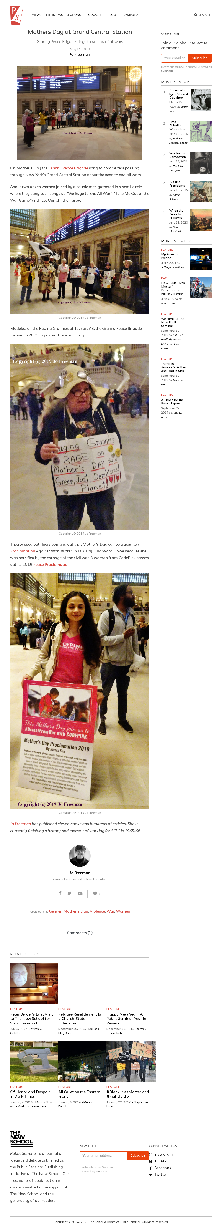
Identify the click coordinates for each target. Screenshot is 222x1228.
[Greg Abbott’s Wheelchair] (201, 131)
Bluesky (161, 1161)
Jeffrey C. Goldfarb (172, 267)
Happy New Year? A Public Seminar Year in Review (126, 1019)
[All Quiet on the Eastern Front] (83, 1061)
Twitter (160, 1175)
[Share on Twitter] (69, 893)
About (113, 15)
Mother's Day (75, 911)
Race (164, 278)
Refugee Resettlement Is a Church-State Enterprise (79, 1019)
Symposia (131, 15)
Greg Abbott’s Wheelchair (177, 126)
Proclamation (22, 551)
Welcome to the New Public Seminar (172, 323)
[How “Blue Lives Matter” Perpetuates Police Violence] (201, 287)
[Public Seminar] (17, 15)
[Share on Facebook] (60, 893)
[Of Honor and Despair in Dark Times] (35, 1061)
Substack (167, 71)
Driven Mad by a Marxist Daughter (178, 94)
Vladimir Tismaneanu (32, 1106)
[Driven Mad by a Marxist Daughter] (201, 100)
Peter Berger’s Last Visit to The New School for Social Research (31, 1019)
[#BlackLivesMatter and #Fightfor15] (131, 1061)
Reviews (35, 15)
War (110, 911)
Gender (55, 911)
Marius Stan (43, 1102)
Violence (97, 911)
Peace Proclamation (51, 565)
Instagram (163, 1154)
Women (123, 911)
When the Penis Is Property (176, 214)
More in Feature (177, 241)
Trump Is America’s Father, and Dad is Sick (173, 368)
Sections (74, 15)
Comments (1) (80, 933)
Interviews (54, 15)
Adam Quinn (168, 303)
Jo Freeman (80, 54)
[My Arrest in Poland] (201, 259)
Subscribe (199, 58)
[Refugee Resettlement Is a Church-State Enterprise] (83, 983)
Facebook (162, 1168)
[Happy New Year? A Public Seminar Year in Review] (131, 983)
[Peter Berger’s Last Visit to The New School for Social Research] (35, 983)
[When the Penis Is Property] (201, 220)
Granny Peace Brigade (68, 168)
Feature (17, 1009)
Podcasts (94, 15)
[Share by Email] (80, 893)
